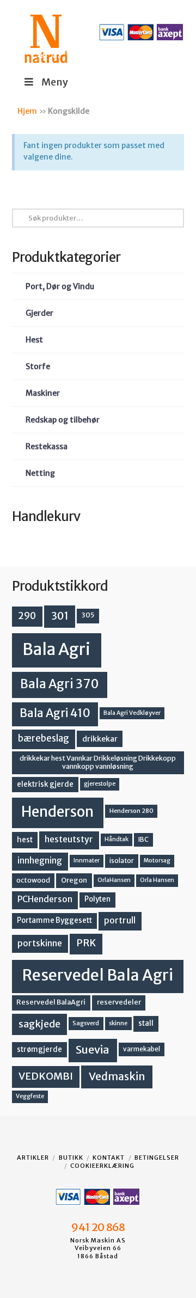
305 (88, 615)
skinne (118, 1023)
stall (146, 1023)
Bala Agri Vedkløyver (132, 713)
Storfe (38, 366)
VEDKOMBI (46, 1076)
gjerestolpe (99, 783)
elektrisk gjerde (45, 784)
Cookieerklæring (102, 1166)
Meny (54, 82)
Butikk (71, 1157)
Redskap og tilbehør (63, 420)
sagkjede (39, 1024)
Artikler (33, 1157)
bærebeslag (43, 738)
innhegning (39, 860)
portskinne (39, 943)
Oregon (74, 880)
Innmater (87, 860)
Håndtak (116, 839)
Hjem (27, 111)
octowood (33, 880)
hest (25, 839)
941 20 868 (98, 1227)
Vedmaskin (117, 1076)
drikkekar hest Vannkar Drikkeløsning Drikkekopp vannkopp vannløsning (98, 762)
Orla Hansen (157, 880)
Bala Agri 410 (55, 713)
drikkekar (100, 739)
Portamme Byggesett (54, 920)
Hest (34, 340)
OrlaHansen (114, 880)
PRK (86, 943)
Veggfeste (30, 1096)
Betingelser (156, 1157)
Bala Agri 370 (59, 683)
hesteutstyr (69, 839)
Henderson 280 (131, 811)
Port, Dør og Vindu (60, 286)
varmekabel (141, 1049)
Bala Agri (56, 649)
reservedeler (119, 1002)
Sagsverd (85, 1023)
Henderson (57, 812)
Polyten (97, 899)
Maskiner (43, 393)
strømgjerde (39, 1049)
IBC (143, 839)
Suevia (92, 1049)
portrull (120, 920)
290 (27, 616)
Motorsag (157, 860)
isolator (121, 860)
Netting (40, 473)
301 (60, 615)
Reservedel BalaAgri (50, 1002)
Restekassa (47, 446)
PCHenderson (44, 899)
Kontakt (109, 1157)
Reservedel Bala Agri (97, 975)
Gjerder (39, 313)
